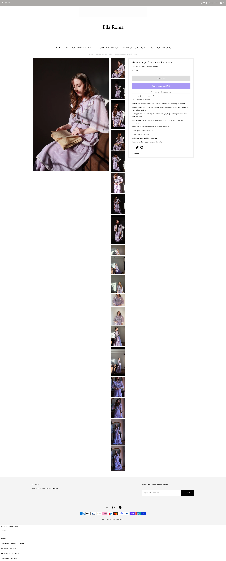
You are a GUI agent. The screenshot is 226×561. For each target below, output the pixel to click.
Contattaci (135, 153)
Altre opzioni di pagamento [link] (161, 92)
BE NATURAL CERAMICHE (134, 48)
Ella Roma (119, 519)
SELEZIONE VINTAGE (109, 48)
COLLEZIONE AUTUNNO (161, 48)
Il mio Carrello (216, 3)
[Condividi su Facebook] (133, 148)
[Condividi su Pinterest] (141, 148)
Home (57, 48)
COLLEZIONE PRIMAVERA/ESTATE (80, 48)
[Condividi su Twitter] (137, 148)
